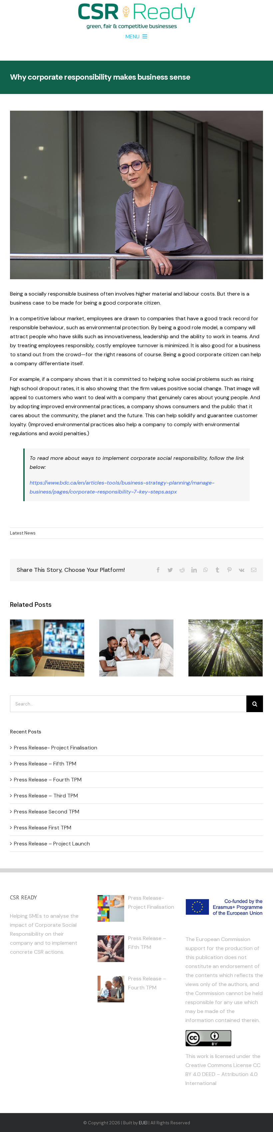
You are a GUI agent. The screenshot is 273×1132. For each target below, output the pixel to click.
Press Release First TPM (42, 827)
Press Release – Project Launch (52, 843)
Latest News (23, 533)
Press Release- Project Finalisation (55, 747)
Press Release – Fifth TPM (45, 763)
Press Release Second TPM (46, 811)
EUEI (143, 1123)
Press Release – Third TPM (46, 795)
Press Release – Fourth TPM (48, 779)
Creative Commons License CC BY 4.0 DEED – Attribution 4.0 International (222, 1074)
